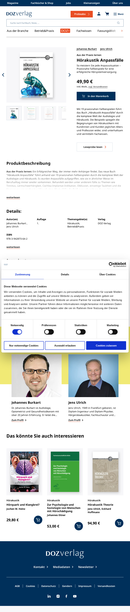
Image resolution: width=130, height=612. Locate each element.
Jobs (68, 3)
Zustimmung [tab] (22, 274)
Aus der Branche (17, 31)
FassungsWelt (107, 31)
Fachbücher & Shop (42, 3)
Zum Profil (18, 420)
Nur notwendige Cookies (23, 345)
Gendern (67, 586)
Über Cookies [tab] (107, 274)
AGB (17, 586)
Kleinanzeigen (92, 3)
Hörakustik (12, 500)
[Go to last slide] (3, 75)
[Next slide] (69, 75)
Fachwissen (84, 31)
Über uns (117, 3)
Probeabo (80, 14)
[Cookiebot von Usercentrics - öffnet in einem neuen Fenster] (111, 264)
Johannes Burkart (87, 48)
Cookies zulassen (106, 345)
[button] (14, 113)
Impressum (84, 586)
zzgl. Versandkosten (97, 86)
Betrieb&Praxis (44, 31)
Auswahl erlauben (65, 345)
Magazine (12, 3)
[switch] (49, 332)
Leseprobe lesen (92, 147)
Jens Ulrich (106, 48)
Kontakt (39, 567)
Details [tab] (65, 274)
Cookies (30, 586)
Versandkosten (106, 586)
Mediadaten (61, 567)
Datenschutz (48, 586)
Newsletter (86, 567)
